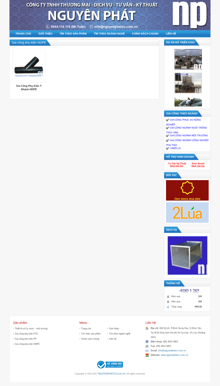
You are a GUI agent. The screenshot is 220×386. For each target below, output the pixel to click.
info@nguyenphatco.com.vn (172, 350)
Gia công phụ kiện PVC (26, 333)
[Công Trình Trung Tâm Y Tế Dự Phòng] (188, 59)
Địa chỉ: (155, 328)
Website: (155, 355)
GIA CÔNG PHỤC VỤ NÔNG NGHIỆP (183, 122)
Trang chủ (86, 328)
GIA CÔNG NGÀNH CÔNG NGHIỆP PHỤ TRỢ (187, 142)
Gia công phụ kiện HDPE (27, 344)
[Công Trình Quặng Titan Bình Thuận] (188, 83)
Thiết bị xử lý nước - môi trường (31, 328)
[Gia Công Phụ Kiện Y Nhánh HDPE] (28, 65)
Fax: (153, 346)
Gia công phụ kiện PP (26, 339)
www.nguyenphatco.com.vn (174, 355)
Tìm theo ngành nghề (119, 333)
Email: (154, 350)
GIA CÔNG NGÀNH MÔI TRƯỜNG (188, 135)
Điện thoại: (156, 341)
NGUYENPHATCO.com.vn (111, 373)
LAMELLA (175, 148)
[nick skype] (191, 163)
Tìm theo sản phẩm (91, 333)
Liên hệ (112, 339)
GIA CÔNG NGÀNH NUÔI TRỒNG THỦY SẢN (186, 130)
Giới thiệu (114, 328)
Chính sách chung (90, 339)
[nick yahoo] (167, 163)
